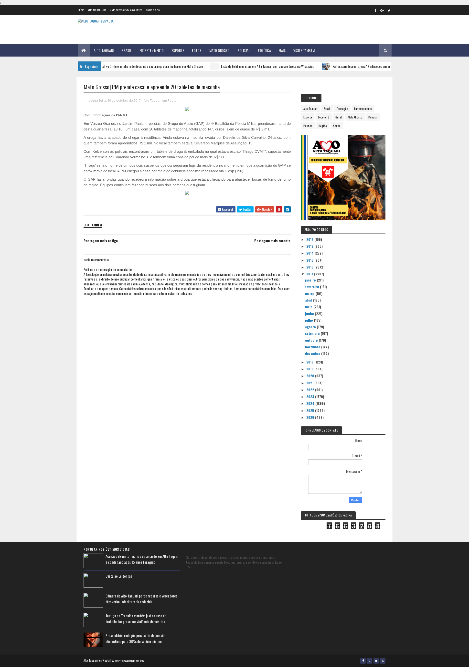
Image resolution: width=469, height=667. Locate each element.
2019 (310, 368)
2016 (310, 266)
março (310, 293)
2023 (310, 396)
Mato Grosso (219, 50)
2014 (310, 253)
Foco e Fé (323, 117)
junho (310, 313)
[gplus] (382, 10)
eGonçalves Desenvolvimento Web (128, 660)
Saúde (337, 126)
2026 (310, 417)
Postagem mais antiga (101, 240)
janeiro (311, 279)
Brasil (127, 50)
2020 (310, 375)
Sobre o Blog (153, 10)
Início (81, 10)
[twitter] (389, 10)
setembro (313, 333)
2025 (310, 410)
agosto (311, 326)
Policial (243, 50)
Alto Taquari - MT (97, 10)
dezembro (313, 353)
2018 (310, 361)
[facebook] (375, 10)
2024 (310, 403)
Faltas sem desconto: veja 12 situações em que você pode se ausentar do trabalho (374, 66)
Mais (282, 50)
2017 (310, 273)
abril (309, 300)
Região (323, 126)
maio (309, 306)
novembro (313, 346)
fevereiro (312, 286)
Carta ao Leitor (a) (119, 576)
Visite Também (304, 50)
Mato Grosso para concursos (126, 10)
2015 (310, 260)
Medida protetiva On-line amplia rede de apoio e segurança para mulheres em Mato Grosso (134, 66)
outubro (312, 340)
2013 (310, 246)
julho (309, 320)
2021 (310, 382)
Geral (338, 117)
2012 (310, 239)
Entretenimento (151, 50)
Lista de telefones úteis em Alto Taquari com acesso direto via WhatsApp (256, 66)
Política (264, 50)
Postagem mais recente (272, 240)
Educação (342, 108)
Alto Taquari (104, 50)
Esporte (178, 50)
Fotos (197, 50)
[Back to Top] (382, 661)
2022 (310, 389)
